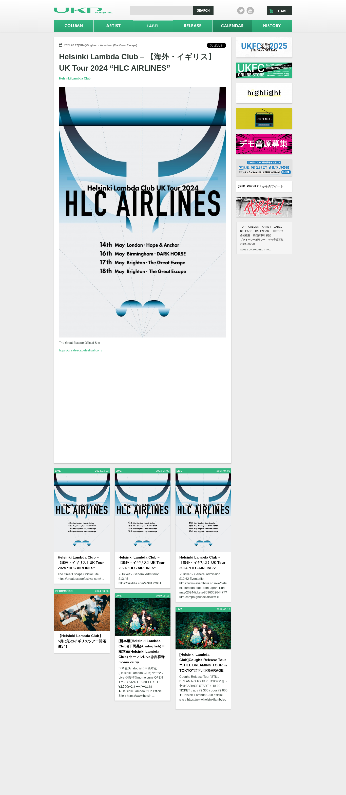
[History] (272, 26)
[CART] (279, 10)
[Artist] (113, 26)
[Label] (153, 26)
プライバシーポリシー (252, 239)
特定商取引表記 (262, 235)
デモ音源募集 (275, 239)
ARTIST (266, 226)
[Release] (193, 26)
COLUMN (253, 226)
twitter (241, 10)
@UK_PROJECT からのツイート (260, 186)
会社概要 (245, 235)
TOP (242, 226)
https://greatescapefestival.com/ (80, 350)
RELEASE (246, 231)
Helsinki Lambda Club (74, 78)
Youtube (250, 10)
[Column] (73, 26)
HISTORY (277, 231)
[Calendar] (232, 26)
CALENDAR (262, 231)
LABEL (278, 226)
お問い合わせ (247, 244)
